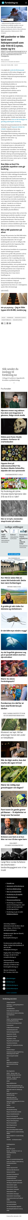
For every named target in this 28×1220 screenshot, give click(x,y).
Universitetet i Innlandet (13, 1189)
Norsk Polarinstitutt (12, 1122)
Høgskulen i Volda (11, 1038)
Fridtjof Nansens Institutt (13, 1027)
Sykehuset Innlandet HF (13, 1174)
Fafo (8, 1017)
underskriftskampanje (17, 70)
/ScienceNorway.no (12, 988)
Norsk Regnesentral (12, 1125)
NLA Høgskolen (11, 1071)
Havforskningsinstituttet (13, 1032)
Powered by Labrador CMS (14, 1216)
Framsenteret (10, 1025)
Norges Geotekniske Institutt (14, 1111)
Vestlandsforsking (11, 1202)
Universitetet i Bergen (12, 1187)
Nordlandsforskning (12, 1109)
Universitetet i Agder (12, 1184)
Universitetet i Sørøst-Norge (14, 1196)
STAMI (8, 1165)
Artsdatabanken (11, 1008)
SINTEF (8, 1157)
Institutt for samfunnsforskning (15, 1045)
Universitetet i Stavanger (13, 1193)
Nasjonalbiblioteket (11, 1083)
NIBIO (8, 1060)
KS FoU (8, 1047)
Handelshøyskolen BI (12, 1029)
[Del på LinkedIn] (7, 323)
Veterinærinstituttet (11, 1204)
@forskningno (10, 978)
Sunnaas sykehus (11, 1172)
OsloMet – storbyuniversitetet (14, 1139)
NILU (8, 1066)
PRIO (8, 1146)
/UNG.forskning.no (12, 985)
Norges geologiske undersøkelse (15, 1118)
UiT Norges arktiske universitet (14, 1182)
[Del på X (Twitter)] (5, 323)
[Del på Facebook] (2, 323)
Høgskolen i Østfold (12, 1036)
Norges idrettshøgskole (13, 1120)
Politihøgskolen (11, 1144)
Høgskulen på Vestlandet (13, 1040)
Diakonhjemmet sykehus (13, 1010)
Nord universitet (11, 1107)
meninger (10, 317)
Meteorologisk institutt (12, 1055)
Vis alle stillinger (14, 554)
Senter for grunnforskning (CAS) (15, 1159)
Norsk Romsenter (11, 1127)
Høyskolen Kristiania (12, 1043)
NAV (8, 1058)
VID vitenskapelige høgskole (14, 1206)
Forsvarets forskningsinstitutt (14, 1023)
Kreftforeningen (11, 1049)
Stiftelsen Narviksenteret (13, 1169)
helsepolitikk (17, 320)
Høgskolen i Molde (11, 1034)
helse (3, 317)
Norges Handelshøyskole (13, 1114)
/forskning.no (10, 982)
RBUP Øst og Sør (11, 1148)
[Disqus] (14, 345)
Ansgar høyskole (11, 1002)
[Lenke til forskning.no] (12, 2)
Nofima (8, 1105)
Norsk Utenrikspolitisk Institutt (15, 1129)
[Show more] (14, 382)
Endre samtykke (12, 992)
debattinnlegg (6, 320)
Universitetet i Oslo (11, 1191)
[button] (2, 531)
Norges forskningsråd (12, 1116)
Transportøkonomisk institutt (14, 1180)
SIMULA (9, 1154)
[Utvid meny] (26, 2)
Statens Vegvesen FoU (12, 1167)
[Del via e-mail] (10, 323)
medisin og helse (20, 317)
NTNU (8, 1081)
